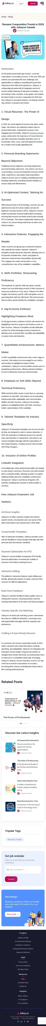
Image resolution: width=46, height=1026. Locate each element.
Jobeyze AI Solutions (23, 952)
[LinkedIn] (21, 1021)
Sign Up (32, 3)
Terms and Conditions (23, 966)
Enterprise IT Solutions (23, 945)
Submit (11, 879)
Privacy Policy (23, 962)
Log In (21, 3)
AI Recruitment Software (23, 941)
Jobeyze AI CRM (23, 938)
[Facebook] (24, 1021)
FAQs (23, 979)
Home (3, 17)
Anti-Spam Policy (23, 969)
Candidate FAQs (23, 982)
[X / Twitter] (28, 1021)
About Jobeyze (23, 996)
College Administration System (23, 949)
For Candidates (23, 1003)
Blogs (10, 17)
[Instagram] (18, 1021)
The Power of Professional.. (16, 717)
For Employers (23, 999)
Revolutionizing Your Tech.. (28, 801)
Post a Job (11, 914)
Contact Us (23, 986)
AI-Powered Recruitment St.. (28, 740)
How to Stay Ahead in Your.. (27, 781)
